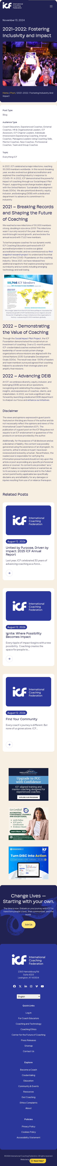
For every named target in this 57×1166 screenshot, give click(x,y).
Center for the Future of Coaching (28, 1035)
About (28, 1108)
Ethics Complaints (28, 1103)
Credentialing (28, 1075)
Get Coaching (28, 1097)
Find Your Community (21, 719)
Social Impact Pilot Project (28, 338)
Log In (29, 1013)
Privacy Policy (28, 1126)
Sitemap (28, 1046)
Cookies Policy (28, 1132)
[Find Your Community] (9, 744)
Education (28, 1081)
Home (6, 92)
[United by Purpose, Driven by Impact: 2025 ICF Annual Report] (9, 573)
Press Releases (28, 1040)
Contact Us (28, 1051)
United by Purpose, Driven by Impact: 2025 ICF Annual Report (27, 551)
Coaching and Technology (28, 1024)
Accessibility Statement (28, 1137)
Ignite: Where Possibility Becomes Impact (23, 635)
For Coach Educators (28, 1018)
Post (12, 92)
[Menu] (51, 6)
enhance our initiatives (38, 400)
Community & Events (28, 1086)
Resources (28, 1092)
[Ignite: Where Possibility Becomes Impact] (9, 658)
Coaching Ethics (28, 1029)
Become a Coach (28, 1070)
